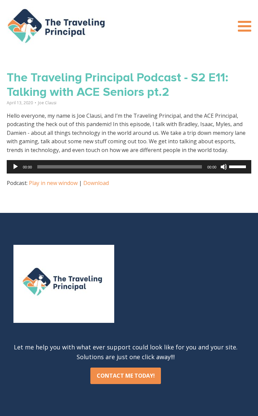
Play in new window (53, 183)
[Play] (15, 166)
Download (96, 183)
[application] (129, 167)
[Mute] (223, 166)
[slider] (238, 166)
